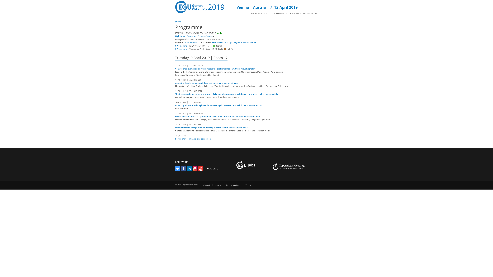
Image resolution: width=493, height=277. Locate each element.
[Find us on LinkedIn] (189, 169)
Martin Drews (191, 42)
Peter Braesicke (219, 42)
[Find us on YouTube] (200, 169)
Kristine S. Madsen (249, 42)
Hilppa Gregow (233, 42)
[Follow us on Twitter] (177, 169)
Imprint (218, 185)
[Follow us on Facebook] (183, 169)
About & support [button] (260, 13)
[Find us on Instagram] (195, 169)
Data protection (233, 185)
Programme (182, 45)
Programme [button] (278, 13)
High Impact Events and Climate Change (194, 36)
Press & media (310, 13)
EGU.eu (248, 185)
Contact (206, 185)
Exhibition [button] (294, 13)
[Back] (178, 21)
